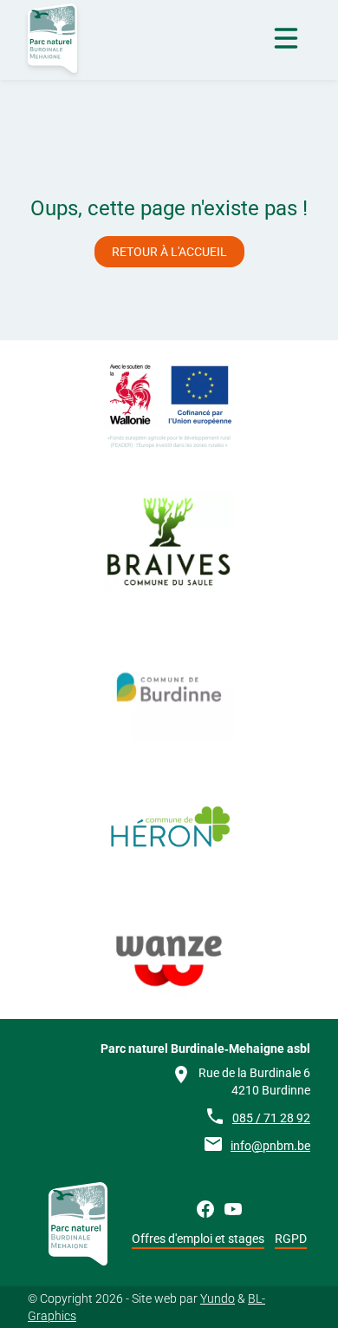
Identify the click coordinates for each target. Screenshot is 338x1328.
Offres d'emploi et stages (198, 1239)
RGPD (291, 1239)
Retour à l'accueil (169, 252)
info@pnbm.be (270, 1146)
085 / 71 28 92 (271, 1118)
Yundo (217, 1298)
